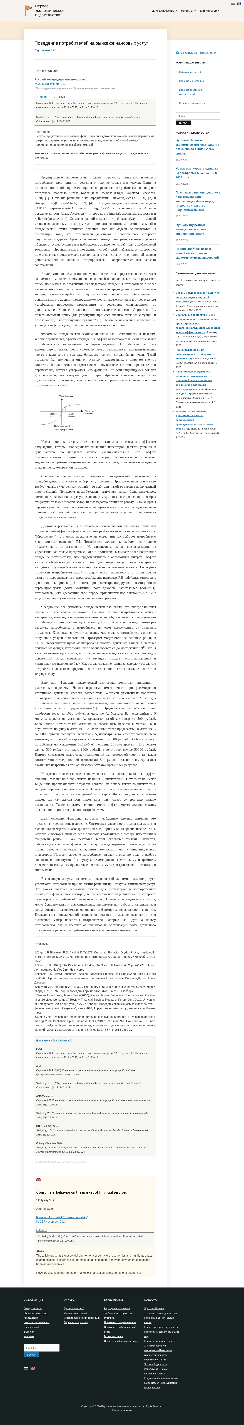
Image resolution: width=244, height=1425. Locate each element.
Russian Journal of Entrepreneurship (61, 1217)
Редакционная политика (117, 1308)
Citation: (41, 1230)
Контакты (29, 1336)
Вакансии (29, 1331)
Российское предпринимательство (59, 79)
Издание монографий (192, 80)
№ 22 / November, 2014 (51, 1221)
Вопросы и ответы (113, 1336)
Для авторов (208, 11)
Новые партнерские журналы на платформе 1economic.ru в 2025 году (197, 173)
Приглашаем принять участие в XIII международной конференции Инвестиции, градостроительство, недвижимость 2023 (198, 201)
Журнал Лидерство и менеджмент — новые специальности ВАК (191, 229)
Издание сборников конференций (81, 1317)
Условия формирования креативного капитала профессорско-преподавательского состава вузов (194, 419)
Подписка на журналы (192, 102)
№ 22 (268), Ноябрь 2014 (50, 83)
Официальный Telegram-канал (198, 52)
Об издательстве (162, 11)
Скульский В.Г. (45, 50)
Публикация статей (190, 71)
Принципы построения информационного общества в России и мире (195, 354)
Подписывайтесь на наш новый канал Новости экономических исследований (197, 253)
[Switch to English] (239, 3)
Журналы (187, 11)
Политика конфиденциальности (121, 1341)
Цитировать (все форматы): (54, 1040)
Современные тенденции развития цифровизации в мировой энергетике (198, 297)
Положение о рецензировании (120, 1322)
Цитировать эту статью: (50, 96)
